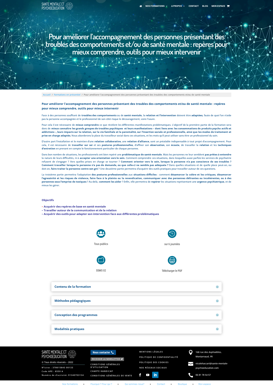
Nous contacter (101, 352)
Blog (205, 6)
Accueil (47, 94)
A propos (176, 6)
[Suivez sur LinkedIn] (155, 375)
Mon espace (218, 6)
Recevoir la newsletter (106, 359)
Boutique (182, 384)
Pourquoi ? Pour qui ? (101, 384)
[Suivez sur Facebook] (140, 375)
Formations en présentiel (67, 94)
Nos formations (155, 6)
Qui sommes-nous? (134, 384)
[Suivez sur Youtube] (148, 375)
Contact (194, 6)
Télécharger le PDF (172, 270)
